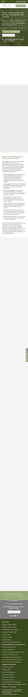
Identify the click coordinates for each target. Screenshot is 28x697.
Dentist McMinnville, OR (10, 654)
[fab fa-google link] (12, 616)
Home (4, 684)
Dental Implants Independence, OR (14, 652)
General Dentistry (9, 680)
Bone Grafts (7, 669)
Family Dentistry (8, 667)
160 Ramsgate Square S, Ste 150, (14, 40)
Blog (24, 684)
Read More (5, 155)
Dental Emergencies (9, 672)
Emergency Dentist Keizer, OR (12, 657)
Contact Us (5, 687)
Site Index (13, 687)
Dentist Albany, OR (9, 649)
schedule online (9, 233)
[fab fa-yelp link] (17, 616)
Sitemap (9, 692)
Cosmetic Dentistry (9, 677)
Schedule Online (21, 5)
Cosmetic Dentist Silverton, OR (12, 660)
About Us (9, 684)
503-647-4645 (20, 23)
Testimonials (17, 684)
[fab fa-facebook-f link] (10, 616)
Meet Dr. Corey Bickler (12, 130)
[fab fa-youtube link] (15, 616)
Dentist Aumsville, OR (10, 647)
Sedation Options (9, 674)
